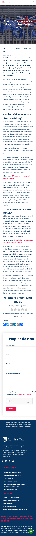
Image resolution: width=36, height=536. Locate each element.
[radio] (11, 310)
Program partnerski (11, 424)
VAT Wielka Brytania (10, 481)
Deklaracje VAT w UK (9, 506)
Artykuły (14, 422)
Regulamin (27, 426)
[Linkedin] (6, 461)
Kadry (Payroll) (8, 478)
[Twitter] (2, 461)
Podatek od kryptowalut (11, 498)
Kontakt (21, 422)
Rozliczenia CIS (7, 503)
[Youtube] (13, 461)
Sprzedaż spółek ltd (10, 489)
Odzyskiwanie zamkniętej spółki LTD (15, 509)
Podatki (13, 18)
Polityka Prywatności (25, 394)
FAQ (20, 424)
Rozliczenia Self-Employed (12, 475)
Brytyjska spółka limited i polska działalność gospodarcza (14, 485)
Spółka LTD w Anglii (20, 18)
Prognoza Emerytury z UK (11, 501)
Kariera (27, 422)
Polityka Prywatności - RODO (14, 426)
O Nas (8, 422)
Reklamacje (27, 424)
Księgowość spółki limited (12, 472)
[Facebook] (9, 461)
